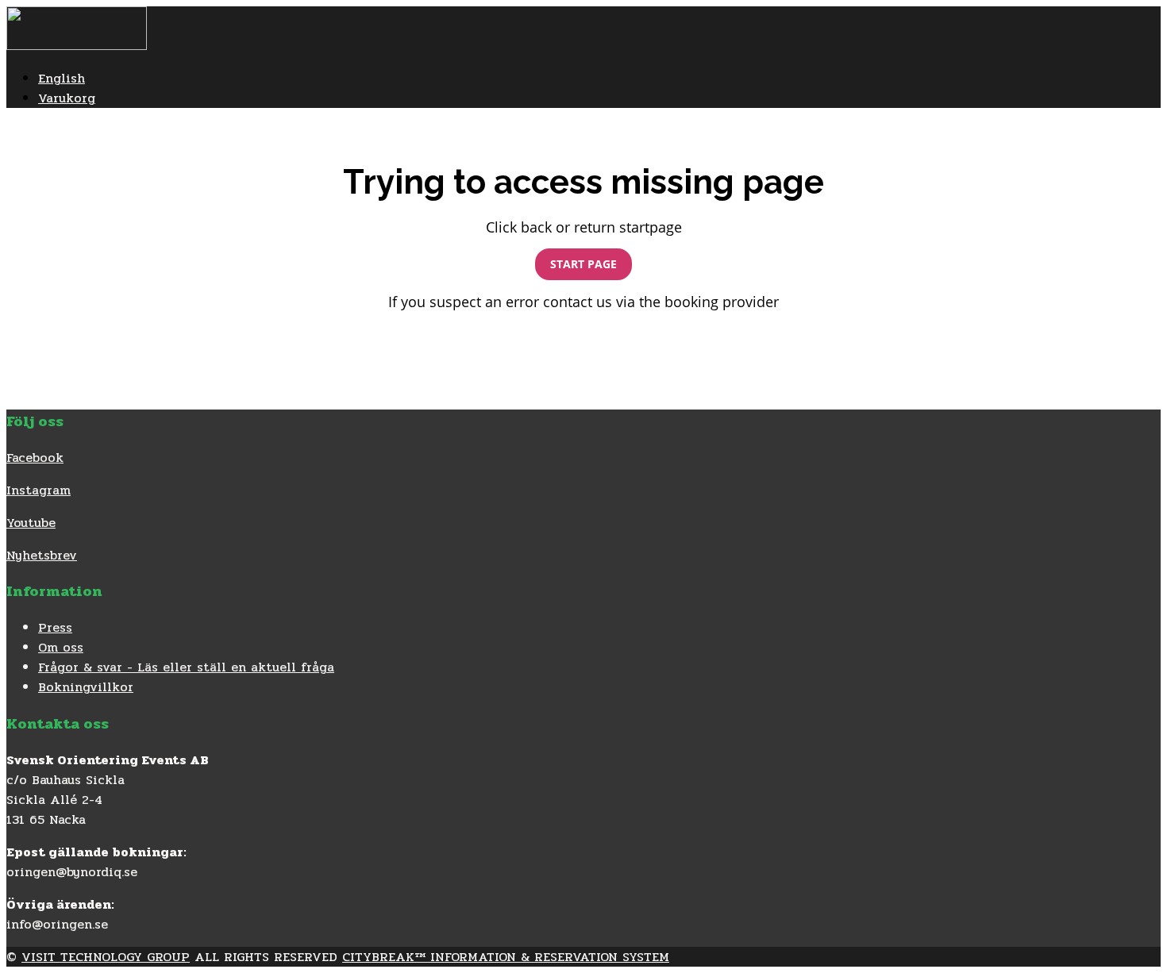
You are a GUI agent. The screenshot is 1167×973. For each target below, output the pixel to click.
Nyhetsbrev (41, 555)
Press (55, 627)
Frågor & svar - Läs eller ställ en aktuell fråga (186, 667)
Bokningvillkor (85, 687)
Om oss (60, 647)
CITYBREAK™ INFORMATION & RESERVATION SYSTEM (505, 957)
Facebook (35, 457)
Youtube (31, 523)
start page (583, 263)
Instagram (38, 490)
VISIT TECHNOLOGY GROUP (105, 957)
